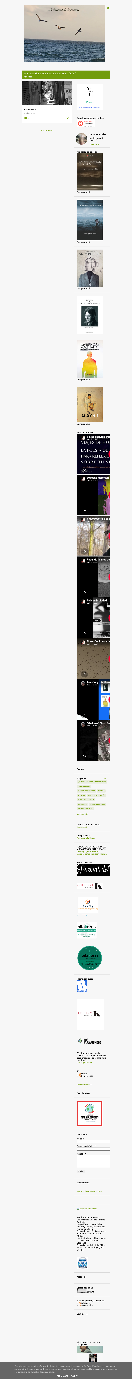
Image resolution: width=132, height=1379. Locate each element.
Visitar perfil (94, 144)
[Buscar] (108, 8)
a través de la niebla (97, 804)
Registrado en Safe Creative (89, 1191)
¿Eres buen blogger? (83, 915)
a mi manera (82, 804)
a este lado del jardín (96, 795)
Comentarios (87, 1076)
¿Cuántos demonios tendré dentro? (92, 782)
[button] (68, 118)
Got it (74, 1376)
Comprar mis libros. (86, 838)
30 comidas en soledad (86, 791)
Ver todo (28, 77)
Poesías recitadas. (85, 1085)
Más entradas (47, 131)
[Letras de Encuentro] (87, 1209)
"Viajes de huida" (84, 786)
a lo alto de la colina (86, 800)
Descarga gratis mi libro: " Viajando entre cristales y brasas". (92, 852)
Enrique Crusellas (97, 134)
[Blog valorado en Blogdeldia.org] (88, 904)
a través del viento (85, 809)
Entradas (85, 1073)
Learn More (62, 1376)
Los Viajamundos (84, 1063)
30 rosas (101, 791)
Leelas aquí (82, 827)
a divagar (81, 795)
